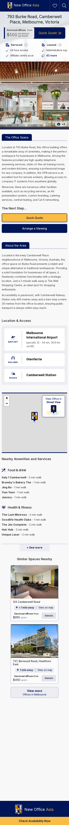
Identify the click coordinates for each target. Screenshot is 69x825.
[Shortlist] (55, 6)
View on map (46, 608)
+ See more (34, 547)
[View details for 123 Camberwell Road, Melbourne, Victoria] (34, 582)
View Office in (53, 400)
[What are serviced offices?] (26, 45)
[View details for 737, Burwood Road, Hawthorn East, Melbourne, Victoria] (34, 641)
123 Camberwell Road (26, 601)
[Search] (64, 6)
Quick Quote (34, 218)
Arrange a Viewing (34, 228)
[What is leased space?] (60, 45)
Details (49, 615)
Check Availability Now (34, 821)
